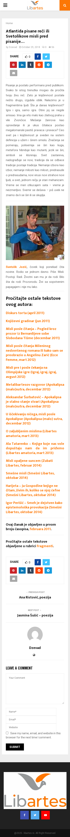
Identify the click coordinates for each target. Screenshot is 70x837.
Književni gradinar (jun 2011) (28, 321)
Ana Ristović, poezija (35, 597)
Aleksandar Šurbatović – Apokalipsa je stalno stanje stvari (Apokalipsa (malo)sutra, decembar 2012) (33, 401)
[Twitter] (35, 815)
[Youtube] (45, 815)
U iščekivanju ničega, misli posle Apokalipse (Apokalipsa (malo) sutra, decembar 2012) (34, 418)
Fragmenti (45, 546)
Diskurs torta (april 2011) (25, 313)
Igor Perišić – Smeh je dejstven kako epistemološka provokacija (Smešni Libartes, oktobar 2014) (34, 507)
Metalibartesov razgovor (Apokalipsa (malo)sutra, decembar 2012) (35, 387)
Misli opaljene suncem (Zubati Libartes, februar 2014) (29, 463)
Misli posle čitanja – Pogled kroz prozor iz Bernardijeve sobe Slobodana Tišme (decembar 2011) (33, 333)
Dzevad (13, 47)
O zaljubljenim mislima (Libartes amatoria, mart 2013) (31, 433)
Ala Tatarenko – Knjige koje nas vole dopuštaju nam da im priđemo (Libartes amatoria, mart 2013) (35, 448)
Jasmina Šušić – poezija (35, 615)
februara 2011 (40, 529)
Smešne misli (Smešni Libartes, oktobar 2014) (30, 475)
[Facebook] (24, 815)
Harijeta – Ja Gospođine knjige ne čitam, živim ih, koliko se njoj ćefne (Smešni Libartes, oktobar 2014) (33, 490)
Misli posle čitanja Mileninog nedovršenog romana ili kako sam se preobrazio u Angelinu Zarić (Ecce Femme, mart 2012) (34, 353)
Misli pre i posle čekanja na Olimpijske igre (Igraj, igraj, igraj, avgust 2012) (31, 372)
